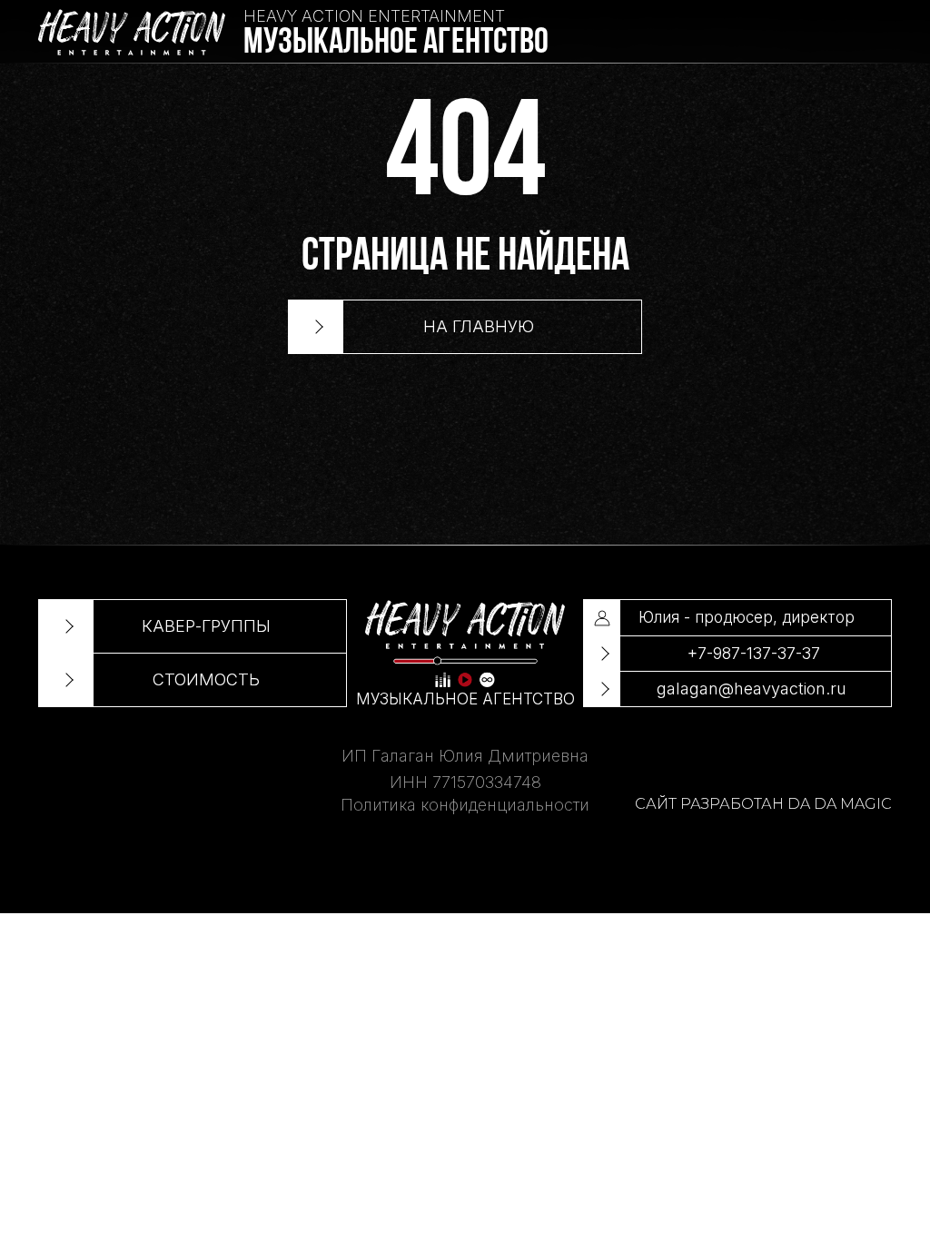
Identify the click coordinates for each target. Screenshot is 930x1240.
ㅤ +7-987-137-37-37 (751, 653)
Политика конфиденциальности (465, 804)
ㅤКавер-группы (206, 625)
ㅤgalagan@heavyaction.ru (751, 688)
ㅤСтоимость (206, 679)
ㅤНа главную (478, 326)
